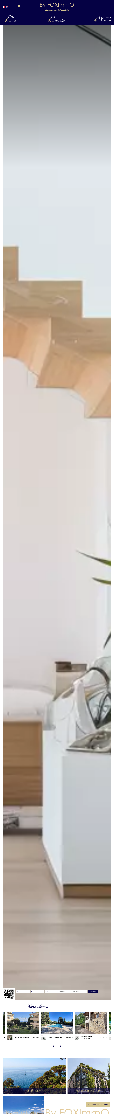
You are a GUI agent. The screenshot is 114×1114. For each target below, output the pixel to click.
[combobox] (23, 991)
